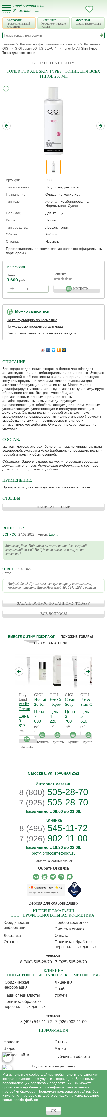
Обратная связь (53, 868)
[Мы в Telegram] (53, 877)
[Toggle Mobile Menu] (6, 9)
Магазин (18, 23)
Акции (60, 1048)
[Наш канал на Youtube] (44, 877)
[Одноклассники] (58, 349)
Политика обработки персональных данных (76, 944)
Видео (9, 1048)
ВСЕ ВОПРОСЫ (53, 614)
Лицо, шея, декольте (62, 187)
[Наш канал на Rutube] (61, 877)
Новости (11, 1042)
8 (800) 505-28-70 (36, 962)
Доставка (12, 935)
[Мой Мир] (64, 349)
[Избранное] (89, 10)
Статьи (61, 1042)
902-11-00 (53, 838)
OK (53, 1111)
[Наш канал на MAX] (70, 877)
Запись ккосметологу (69, 9)
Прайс (60, 989)
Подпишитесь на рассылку (53, 1066)
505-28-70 (53, 792)
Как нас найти (16, 1055)
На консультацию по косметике (32, 320)
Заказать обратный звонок (53, 861)
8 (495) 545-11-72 (36, 1022)
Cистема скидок (69, 929)
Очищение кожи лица (62, 194)
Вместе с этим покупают (31, 637)
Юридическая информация (16, 925)
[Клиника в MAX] (7, 1057)
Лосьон (51, 227)
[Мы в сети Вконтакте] (36, 877)
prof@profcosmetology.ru (54, 853)
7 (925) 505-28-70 (71, 962)
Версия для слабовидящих (53, 903)
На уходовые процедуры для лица (35, 326)
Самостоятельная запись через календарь (41, 333)
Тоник (63, 227)
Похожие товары (77, 637)
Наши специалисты (22, 995)
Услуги (61, 995)
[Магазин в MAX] (7, 1070)
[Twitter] (53, 349)
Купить (28, 739)
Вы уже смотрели (50, 643)
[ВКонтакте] (48, 349)
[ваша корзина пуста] (99, 9)
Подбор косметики (72, 922)
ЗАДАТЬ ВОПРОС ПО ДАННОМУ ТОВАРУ (53, 603)
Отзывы (11, 942)
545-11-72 (53, 828)
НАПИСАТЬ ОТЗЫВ (53, 507)
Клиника (53, 23)
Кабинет (79, 9)
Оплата (61, 935)
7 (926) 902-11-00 (71, 1022)
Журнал (88, 21)
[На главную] (33, 11)
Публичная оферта (72, 1056)
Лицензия (64, 982)
